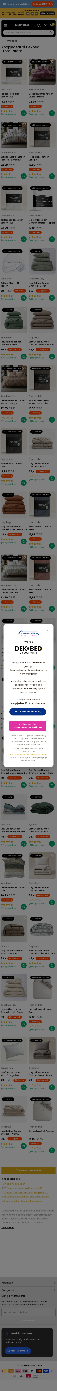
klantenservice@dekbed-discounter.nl (28, 754)
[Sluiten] (47, 630)
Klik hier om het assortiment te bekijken (28, 726)
